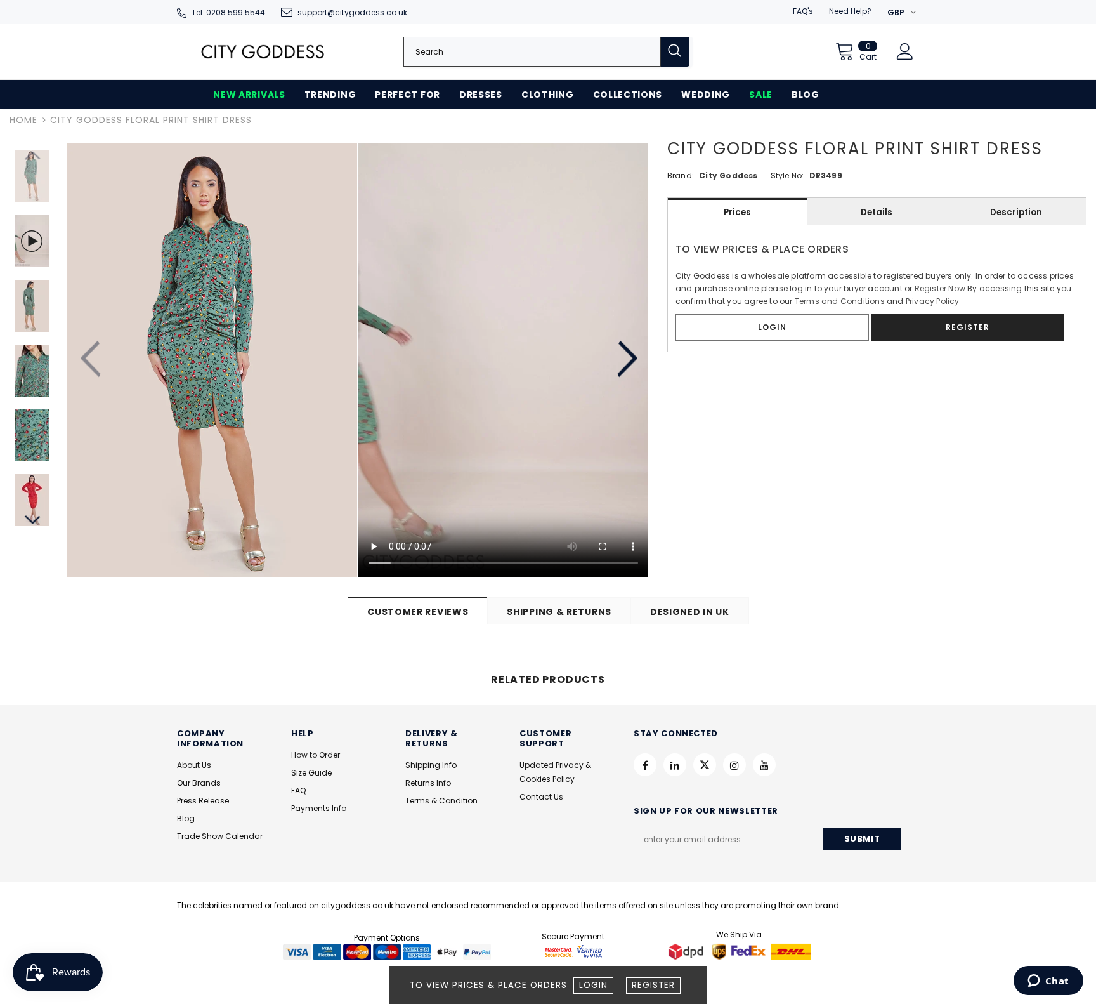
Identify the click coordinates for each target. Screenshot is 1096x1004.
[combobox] (532, 52)
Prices (737, 212)
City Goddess (728, 175)
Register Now (940, 288)
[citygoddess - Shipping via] (687, 951)
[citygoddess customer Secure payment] (573, 951)
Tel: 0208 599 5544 (228, 12)
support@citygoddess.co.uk (352, 12)
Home (23, 120)
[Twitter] (704, 764)
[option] (212, 360)
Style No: (787, 175)
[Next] (626, 360)
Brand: (680, 175)
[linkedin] (674, 764)
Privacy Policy (933, 301)
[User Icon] (905, 51)
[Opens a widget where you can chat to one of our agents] (1048, 982)
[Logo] (262, 52)
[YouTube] (764, 764)
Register (653, 985)
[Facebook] (645, 764)
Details (876, 212)
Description (1016, 212)
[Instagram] (734, 764)
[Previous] (92, 360)
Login (593, 985)
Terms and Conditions (840, 301)
